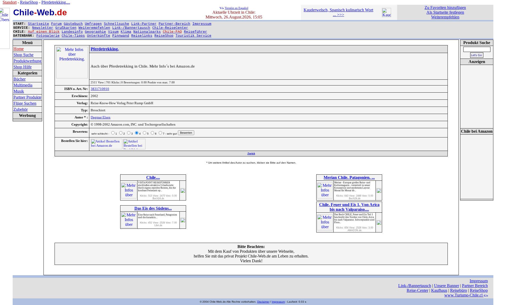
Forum (56, 24)
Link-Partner (144, 24)
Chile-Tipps (73, 36)
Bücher (19, 79)
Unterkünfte (98, 36)
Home (18, 48)
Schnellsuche (116, 24)
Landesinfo (72, 32)
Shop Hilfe (22, 67)
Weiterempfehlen (94, 28)
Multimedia (22, 85)
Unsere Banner (446, 285)
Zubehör (20, 109)
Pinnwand (120, 36)
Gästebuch (73, 24)
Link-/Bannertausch (131, 28)
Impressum (201, 24)
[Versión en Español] (222, 7)
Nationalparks (147, 32)
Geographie (95, 32)
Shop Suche (23, 55)
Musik (18, 91)
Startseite (38, 24)
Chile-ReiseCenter (170, 28)
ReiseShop (163, 36)
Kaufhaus (439, 290)
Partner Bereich (475, 285)
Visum (113, 32)
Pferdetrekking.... (55, 2)
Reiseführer (195, 32)
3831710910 (100, 89)
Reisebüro (458, 290)
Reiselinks (141, 36)
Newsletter (42, 28)
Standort (10, 2)
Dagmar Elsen (100, 117)
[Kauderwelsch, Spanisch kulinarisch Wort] (386, 15)
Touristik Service (193, 36)
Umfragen (93, 24)
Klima (126, 32)
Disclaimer (263, 301)
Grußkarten (65, 28)
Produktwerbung (27, 61)
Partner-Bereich (174, 24)
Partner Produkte (27, 97)
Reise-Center (417, 290)
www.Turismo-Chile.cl (464, 295)
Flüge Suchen (24, 103)
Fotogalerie (48, 36)
